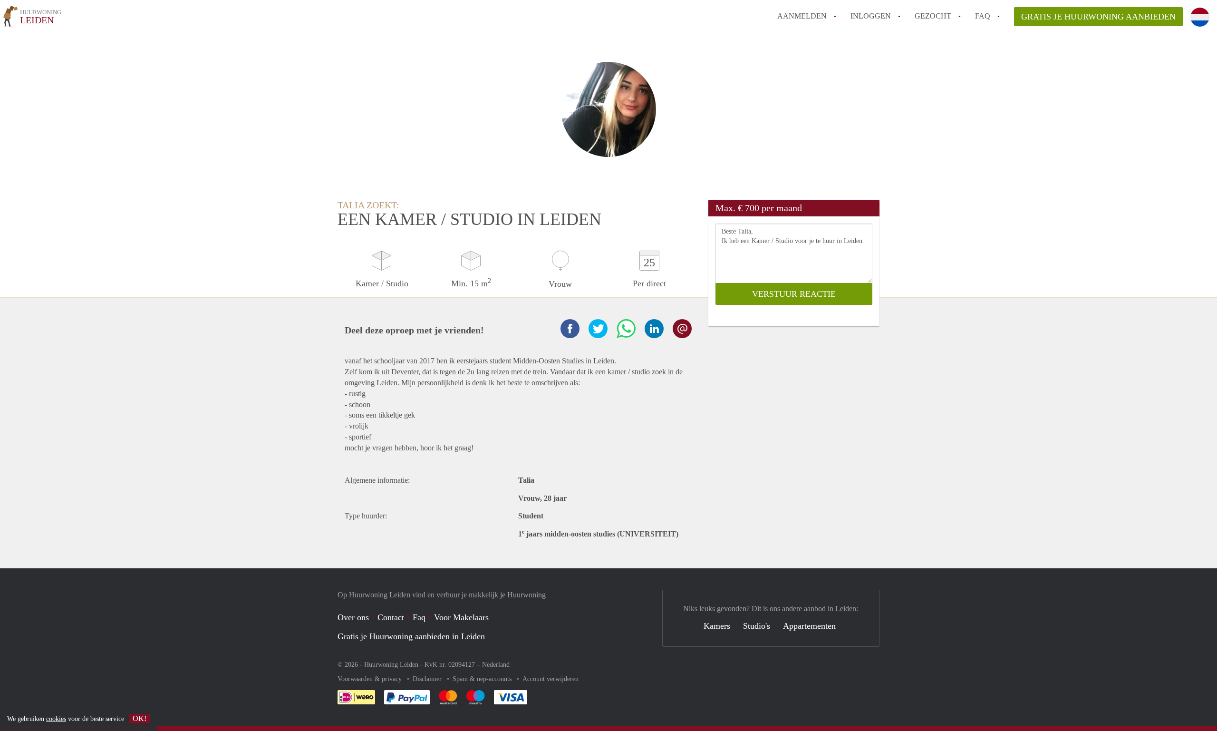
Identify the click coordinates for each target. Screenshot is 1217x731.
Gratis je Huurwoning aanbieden (1098, 16)
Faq (419, 617)
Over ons (353, 617)
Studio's (756, 626)
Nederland (496, 664)
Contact (390, 617)
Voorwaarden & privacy (371, 678)
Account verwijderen (550, 678)
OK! (139, 718)
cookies (56, 718)
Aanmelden (802, 16)
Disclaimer (428, 678)
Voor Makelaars (461, 617)
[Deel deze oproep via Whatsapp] (626, 328)
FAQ (982, 16)
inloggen (870, 16)
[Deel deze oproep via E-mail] (682, 328)
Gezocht (933, 16)
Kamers (717, 626)
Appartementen (809, 626)
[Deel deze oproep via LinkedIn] (654, 328)
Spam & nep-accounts (483, 678)
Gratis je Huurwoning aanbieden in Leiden (411, 636)
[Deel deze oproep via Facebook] (570, 328)
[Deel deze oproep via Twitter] (598, 328)
